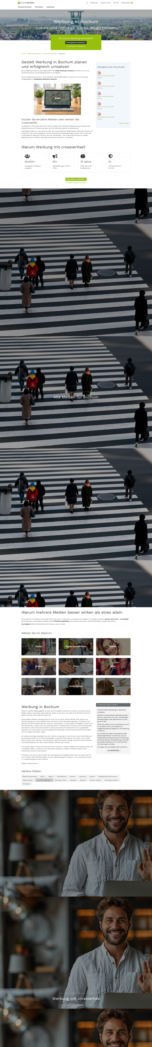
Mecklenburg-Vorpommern (107, 776)
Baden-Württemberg (30, 776)
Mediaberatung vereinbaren (76, 182)
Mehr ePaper (124, 123)
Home (23, 53)
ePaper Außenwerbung (104, 86)
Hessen (92, 776)
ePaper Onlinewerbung (104, 75)
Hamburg (82, 776)
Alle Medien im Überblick (76, 46)
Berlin (43, 776)
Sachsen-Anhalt (95, 780)
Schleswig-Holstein (111, 780)
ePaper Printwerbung (103, 106)
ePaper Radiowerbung (104, 117)
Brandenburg (61, 776)
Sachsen (83, 780)
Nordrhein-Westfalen (50, 53)
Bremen (73, 776)
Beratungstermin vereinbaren (75, 42)
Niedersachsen (28, 780)
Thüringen (26, 784)
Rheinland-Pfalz (60, 780)
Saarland (73, 780)
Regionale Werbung (34, 53)
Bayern (51, 776)
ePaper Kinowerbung (103, 96)
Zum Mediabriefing (113, 750)
